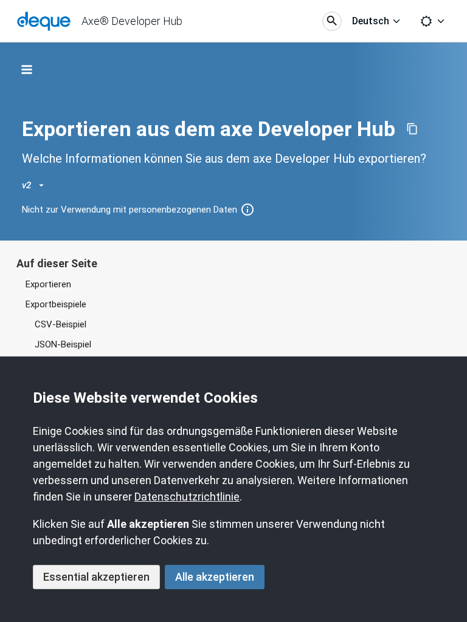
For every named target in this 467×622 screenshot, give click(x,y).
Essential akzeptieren (96, 576)
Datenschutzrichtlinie (187, 496)
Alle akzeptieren (214, 576)
